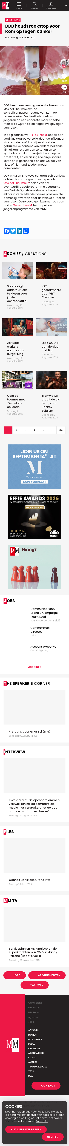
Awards (32, 1062)
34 (61, 430)
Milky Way (33, 1007)
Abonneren (51, 8)
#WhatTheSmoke (16, 183)
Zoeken (34, 8)
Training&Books (37, 1066)
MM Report (34, 1012)
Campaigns (35, 1002)
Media (31, 1043)
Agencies (33, 1030)
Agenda (33, 1017)
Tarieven (36, 985)
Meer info (42, 1121)
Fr (66, 5)
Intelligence (35, 1039)
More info (34, 667)
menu (19, 8)
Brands (32, 1034)
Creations (34, 1048)
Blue (30, 1075)
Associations (36, 1052)
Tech (31, 1071)
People (32, 1057)
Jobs (17, 975)
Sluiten (52, 1137)
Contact (48, 1085)
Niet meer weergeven (26, 1129)
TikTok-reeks (38, 135)
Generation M (22, 205)
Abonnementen (49, 975)
